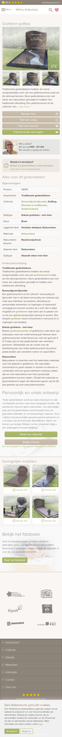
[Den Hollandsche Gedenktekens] (26, 9)
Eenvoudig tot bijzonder (34, 201)
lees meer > (25, 106)
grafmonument (42, 275)
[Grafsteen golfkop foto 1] (11, 78)
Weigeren (26, 731)
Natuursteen (28, 233)
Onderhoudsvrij (29, 209)
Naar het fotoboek (14, 560)
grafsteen (16, 318)
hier (41, 723)
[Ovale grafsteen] (16, 476)
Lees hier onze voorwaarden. (25, 169)
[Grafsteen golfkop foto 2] (31, 78)
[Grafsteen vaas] (45, 476)
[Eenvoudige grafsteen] (45, 507)
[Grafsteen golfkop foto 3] (51, 78)
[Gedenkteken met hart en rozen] (16, 507)
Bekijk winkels (31, 442)
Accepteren (11, 731)
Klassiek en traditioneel (34, 205)
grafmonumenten (19, 331)
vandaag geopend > (51, 2)
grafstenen (22, 311)
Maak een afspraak (31, 434)
